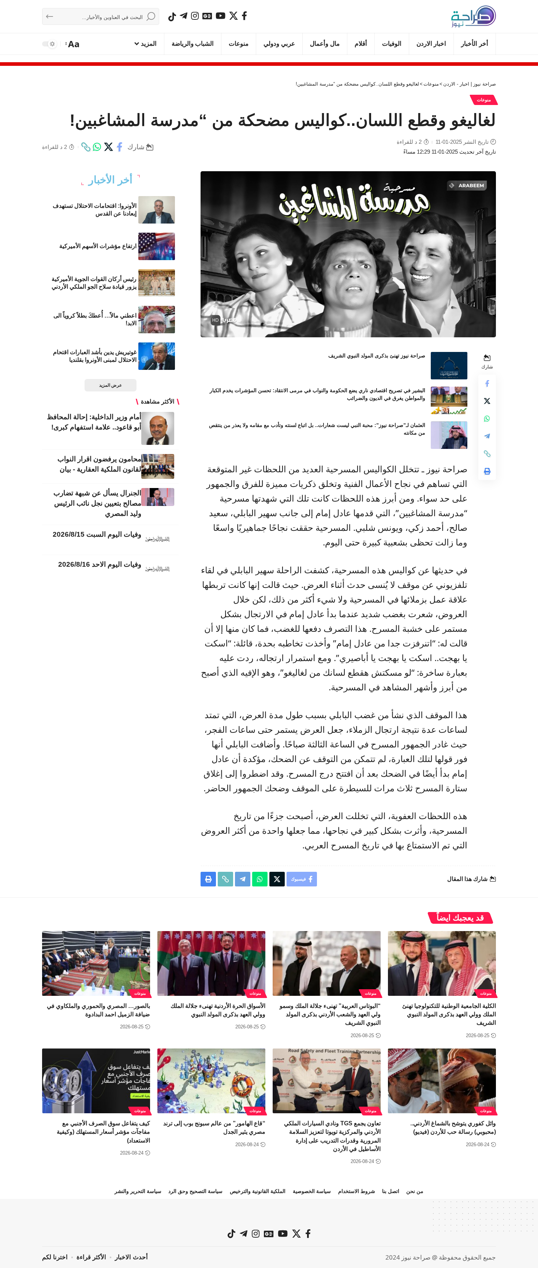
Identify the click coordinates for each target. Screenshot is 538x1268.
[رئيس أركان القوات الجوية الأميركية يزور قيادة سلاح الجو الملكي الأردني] (156, 283)
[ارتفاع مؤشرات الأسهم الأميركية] (156, 246)
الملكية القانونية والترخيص (257, 1191)
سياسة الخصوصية (312, 1191)
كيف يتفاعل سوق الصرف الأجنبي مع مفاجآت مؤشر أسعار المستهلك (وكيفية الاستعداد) (103, 1131)
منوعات (484, 100)
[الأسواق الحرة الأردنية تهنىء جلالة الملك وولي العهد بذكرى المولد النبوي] (211, 963)
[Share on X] (108, 147)
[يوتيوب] (220, 15)
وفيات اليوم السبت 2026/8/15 (97, 534)
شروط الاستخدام (356, 1191)
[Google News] (207, 15)
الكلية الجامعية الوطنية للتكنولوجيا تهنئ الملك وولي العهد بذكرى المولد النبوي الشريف (449, 1014)
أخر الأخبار (110, 180)
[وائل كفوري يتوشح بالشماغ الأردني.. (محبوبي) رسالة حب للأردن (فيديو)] (442, 1080)
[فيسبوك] (244, 15)
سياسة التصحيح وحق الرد (195, 1191)
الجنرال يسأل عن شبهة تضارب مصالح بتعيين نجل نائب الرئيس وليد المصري (97, 503)
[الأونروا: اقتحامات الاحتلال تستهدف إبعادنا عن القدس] (156, 210)
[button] (73, 44)
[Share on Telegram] (487, 436)
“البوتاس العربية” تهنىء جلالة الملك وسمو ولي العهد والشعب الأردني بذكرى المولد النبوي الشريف (330, 1014)
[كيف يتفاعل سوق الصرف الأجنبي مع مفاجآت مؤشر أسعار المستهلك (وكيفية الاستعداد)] (96, 1080)
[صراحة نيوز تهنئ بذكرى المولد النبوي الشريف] (449, 365)
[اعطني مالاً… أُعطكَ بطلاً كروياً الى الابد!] (156, 319)
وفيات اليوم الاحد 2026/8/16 (99, 564)
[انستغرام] (195, 15)
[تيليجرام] (183, 15)
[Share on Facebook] (120, 147)
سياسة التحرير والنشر (138, 1191)
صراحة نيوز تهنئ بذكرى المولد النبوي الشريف (376, 356)
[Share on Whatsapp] (97, 147)
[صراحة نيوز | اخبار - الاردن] (473, 16)
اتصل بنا (390, 1191)
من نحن (414, 1191)
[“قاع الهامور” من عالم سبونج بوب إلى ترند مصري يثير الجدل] (211, 1080)
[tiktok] (172, 16)
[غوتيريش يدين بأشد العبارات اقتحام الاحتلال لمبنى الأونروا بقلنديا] (156, 356)
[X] (233, 15)
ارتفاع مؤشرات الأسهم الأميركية (98, 246)
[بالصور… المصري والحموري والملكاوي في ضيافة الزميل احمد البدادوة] (96, 963)
